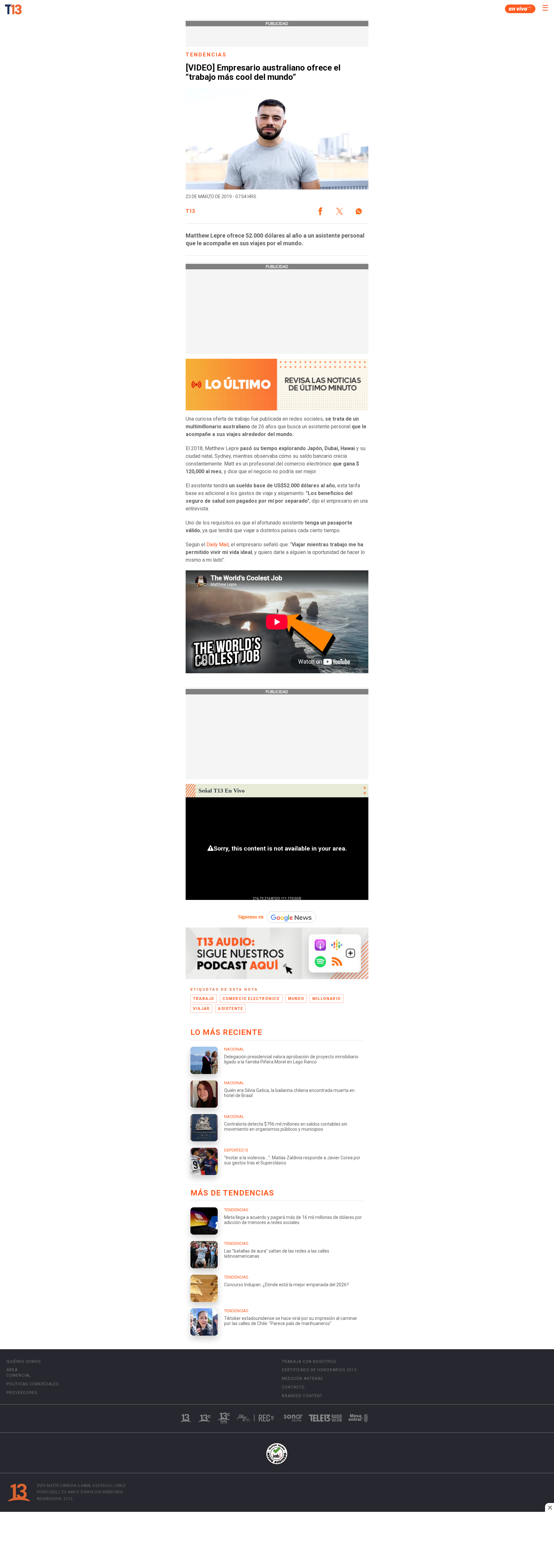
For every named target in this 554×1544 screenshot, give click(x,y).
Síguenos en (251, 916)
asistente (230, 1008)
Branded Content (302, 1396)
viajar (201, 1008)
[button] (320, 211)
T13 (190, 211)
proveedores (21, 1392)
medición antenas (302, 1378)
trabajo (203, 998)
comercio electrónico (251, 998)
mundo (296, 998)
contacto (293, 1387)
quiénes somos (23, 1361)
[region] (277, 1528)
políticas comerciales (32, 1384)
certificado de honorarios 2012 (319, 1370)
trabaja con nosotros (309, 1361)
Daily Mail (217, 544)
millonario (326, 998)
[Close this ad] (549, 1507)
